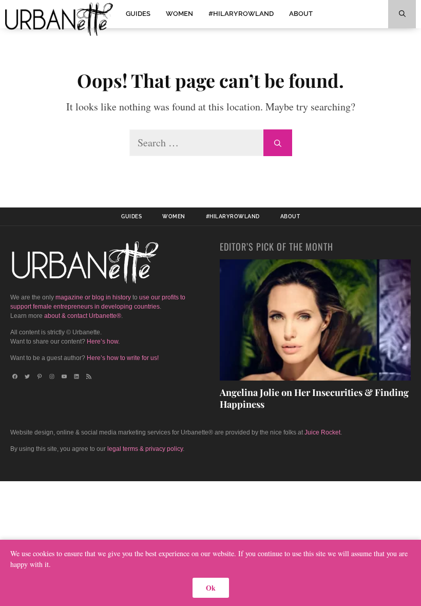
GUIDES (138, 13)
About (301, 13)
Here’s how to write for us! (123, 358)
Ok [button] (211, 587)
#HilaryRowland (241, 13)
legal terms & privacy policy (145, 448)
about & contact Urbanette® (82, 315)
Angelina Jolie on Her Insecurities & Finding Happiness (314, 398)
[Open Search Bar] (402, 14)
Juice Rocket (322, 432)
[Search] (277, 142)
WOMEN (179, 13)
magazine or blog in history (93, 297)
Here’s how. (103, 341)
